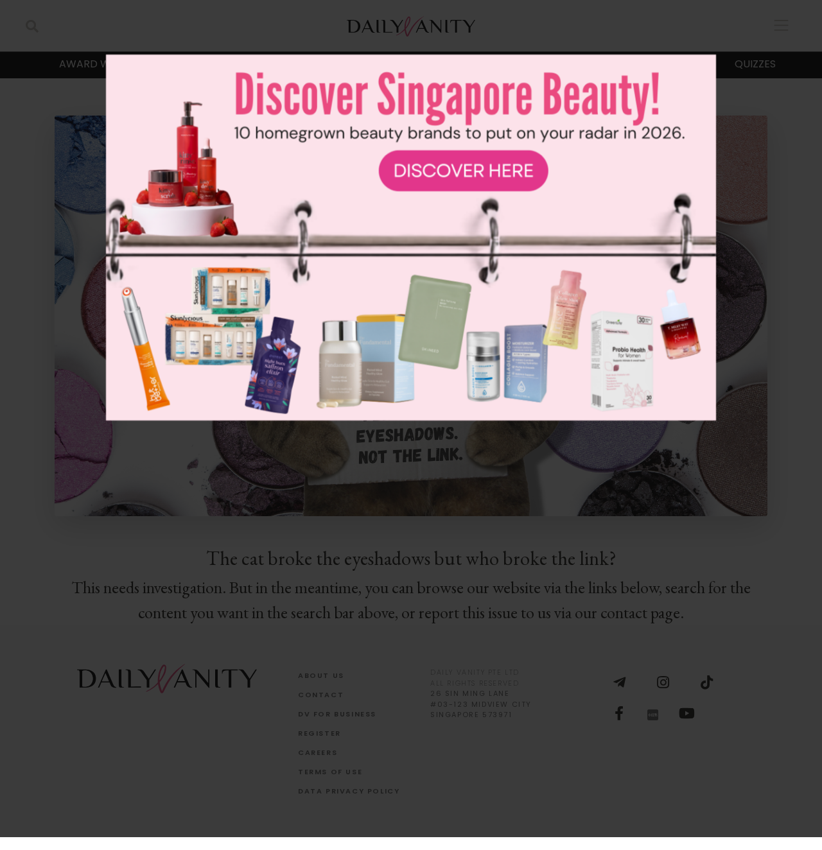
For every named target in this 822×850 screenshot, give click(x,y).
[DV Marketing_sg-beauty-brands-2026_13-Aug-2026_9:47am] (411, 446)
